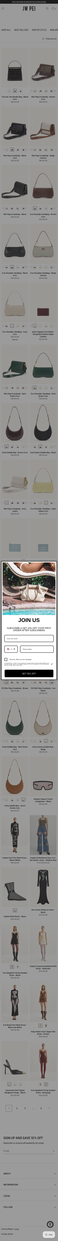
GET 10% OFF (29, 673)
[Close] (52, 565)
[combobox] (11, 649)
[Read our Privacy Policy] (52, 664)
